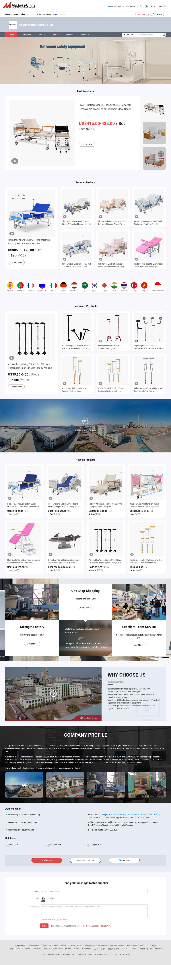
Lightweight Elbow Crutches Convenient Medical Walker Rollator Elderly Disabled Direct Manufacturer (148, 347)
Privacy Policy (125, 954)
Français (46, 949)
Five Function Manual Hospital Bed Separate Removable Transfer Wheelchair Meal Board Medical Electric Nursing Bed (105, 107)
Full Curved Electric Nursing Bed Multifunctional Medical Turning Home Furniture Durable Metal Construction (111, 265)
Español (27, 949)
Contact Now (87, 144)
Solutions (55, 34)
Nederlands (86, 949)
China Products (33, 946)
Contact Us (84, 34)
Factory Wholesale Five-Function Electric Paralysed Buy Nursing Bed (105, 505)
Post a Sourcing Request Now (97, 926)
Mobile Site (143, 946)
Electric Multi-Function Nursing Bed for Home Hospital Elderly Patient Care (112, 222)
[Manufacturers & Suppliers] (20, 5)
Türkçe (133, 949)
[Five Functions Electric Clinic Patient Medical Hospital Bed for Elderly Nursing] (65, 483)
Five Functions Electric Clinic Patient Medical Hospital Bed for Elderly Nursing (64, 505)
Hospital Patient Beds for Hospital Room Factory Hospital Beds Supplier (29, 241)
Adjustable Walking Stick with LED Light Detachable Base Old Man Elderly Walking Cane (30, 366)
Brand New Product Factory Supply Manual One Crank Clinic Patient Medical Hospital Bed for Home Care (24, 505)
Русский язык (58, 949)
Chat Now (158, 14)
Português (37, 949)
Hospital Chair (146, 814)
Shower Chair (143, 817)
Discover (69, 34)
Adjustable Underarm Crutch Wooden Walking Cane (74, 389)
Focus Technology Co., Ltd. (68, 954)
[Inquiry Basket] (141, 6)
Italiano (68, 949)
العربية (95, 949)
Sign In (110, 6)
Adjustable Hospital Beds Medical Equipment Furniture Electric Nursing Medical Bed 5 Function (148, 222)
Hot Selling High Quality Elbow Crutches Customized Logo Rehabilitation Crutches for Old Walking (111, 389)
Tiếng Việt (142, 949)
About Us (41, 34)
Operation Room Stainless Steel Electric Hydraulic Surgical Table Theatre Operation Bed (64, 561)
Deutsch (76, 949)
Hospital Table (133, 814)
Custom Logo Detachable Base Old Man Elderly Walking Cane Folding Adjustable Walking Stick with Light (76, 347)
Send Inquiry (141, 14)
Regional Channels (117, 946)
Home (11, 34)
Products (27, 34)
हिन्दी (117, 949)
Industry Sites (103, 946)
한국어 (103, 949)
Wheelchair (98, 817)
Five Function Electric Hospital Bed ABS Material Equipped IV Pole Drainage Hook (76, 265)
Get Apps (151, 6)
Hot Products (20, 946)
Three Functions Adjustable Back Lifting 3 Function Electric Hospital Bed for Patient (76, 222)
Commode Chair (130, 817)
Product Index (132, 946)
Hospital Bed (107, 814)
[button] (83, 80)
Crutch (106, 817)
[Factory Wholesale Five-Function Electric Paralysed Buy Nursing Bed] (106, 483)
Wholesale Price (89, 946)
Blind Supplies (116, 817)
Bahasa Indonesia (155, 949)
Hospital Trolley (120, 814)
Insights (153, 946)
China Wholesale (75, 946)
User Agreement (100, 954)
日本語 (110, 949)
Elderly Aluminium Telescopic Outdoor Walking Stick (110, 347)
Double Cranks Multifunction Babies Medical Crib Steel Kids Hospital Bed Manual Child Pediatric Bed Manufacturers (144, 505)
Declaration (113, 954)
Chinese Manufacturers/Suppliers (54, 946)
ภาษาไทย (125, 949)
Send (44, 926)
